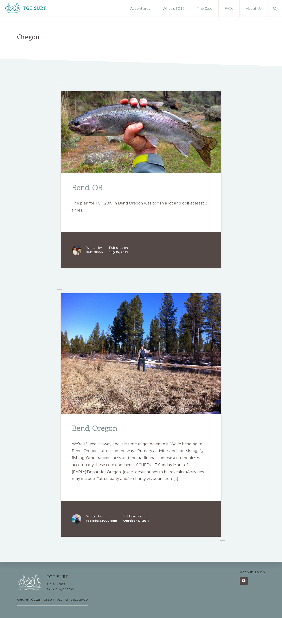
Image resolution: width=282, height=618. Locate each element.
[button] (275, 8)
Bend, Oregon (94, 428)
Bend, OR (87, 187)
